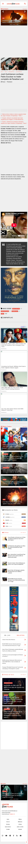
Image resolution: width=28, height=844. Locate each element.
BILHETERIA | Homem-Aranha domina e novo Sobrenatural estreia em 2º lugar (16, 580)
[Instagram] (2, 835)
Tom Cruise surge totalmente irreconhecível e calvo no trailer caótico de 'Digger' (13, 20)
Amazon (4, 479)
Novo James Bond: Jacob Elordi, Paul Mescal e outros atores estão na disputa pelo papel (16, 556)
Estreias (8, 824)
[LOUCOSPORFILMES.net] (13, 4)
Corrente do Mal (7, 709)
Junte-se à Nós (20, 826)
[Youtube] (6, 835)
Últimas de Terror (8, 674)
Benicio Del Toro (11, 71)
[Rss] (17, 835)
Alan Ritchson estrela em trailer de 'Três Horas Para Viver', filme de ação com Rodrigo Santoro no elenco (13, 458)
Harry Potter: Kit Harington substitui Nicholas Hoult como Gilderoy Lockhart (16, 571)
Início (2, 71)
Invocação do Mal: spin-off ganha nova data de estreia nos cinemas (14, 687)
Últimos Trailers (6, 426)
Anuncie (20, 829)
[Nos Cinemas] (14, 420)
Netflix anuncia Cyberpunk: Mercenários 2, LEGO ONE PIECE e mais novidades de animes (13, 446)
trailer (6, 71)
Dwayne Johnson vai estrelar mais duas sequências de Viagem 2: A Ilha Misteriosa (12, 118)
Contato (8, 829)
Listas (4, 783)
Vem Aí (7, 821)
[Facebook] (13, 835)
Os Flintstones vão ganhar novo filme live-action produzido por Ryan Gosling (16, 547)
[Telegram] (10, 835)
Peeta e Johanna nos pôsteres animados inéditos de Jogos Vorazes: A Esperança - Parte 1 (14, 122)
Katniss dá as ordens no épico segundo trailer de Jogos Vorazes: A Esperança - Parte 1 (13, 114)
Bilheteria (20, 821)
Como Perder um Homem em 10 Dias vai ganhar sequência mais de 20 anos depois (16, 539)
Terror (4, 499)
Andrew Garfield (6, 467)
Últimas (6, 532)
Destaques (5, 9)
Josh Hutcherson (19, 71)
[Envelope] (20, 835)
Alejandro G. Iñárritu (6, 16)
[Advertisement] (14, 41)
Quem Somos (8, 826)
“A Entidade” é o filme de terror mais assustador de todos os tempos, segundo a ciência (12, 795)
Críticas (20, 824)
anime (4, 442)
